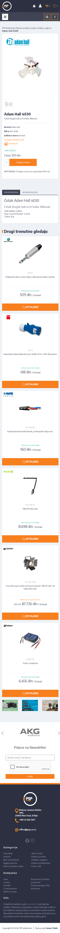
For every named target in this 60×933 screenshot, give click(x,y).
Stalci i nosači (36, 853)
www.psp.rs (32, 904)
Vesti (5, 879)
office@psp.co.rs (27, 829)
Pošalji (30, 776)
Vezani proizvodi (30, 192)
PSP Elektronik (8, 28)
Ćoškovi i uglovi (43, 28)
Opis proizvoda (11, 192)
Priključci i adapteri (39, 860)
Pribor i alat (36, 866)
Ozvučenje (8, 853)
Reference (35, 888)
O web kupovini (10, 888)
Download (13, 143)
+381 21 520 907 (27, 820)
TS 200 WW (30, 582)
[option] (30, 732)
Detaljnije (31, 307)
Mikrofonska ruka (30, 509)
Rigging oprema (10, 863)
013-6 (30, 350)
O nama (6, 882)
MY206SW (30, 427)
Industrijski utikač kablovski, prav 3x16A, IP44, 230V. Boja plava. (30, 354)
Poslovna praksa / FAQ (40, 885)
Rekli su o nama (10, 891)
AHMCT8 (30, 659)
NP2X (30, 273)
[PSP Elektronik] (10, 6)
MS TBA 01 (30, 505)
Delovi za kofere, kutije (26, 28)
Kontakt (7, 885)
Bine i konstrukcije (11, 860)
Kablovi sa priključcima (40, 863)
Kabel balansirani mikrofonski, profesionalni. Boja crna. (30, 431)
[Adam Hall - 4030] (8, 104)
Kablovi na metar (38, 856)
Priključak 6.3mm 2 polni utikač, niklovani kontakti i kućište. (30, 277)
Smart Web (52, 928)
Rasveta (6, 856)
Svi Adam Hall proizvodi (14, 140)
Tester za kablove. (30, 663)
